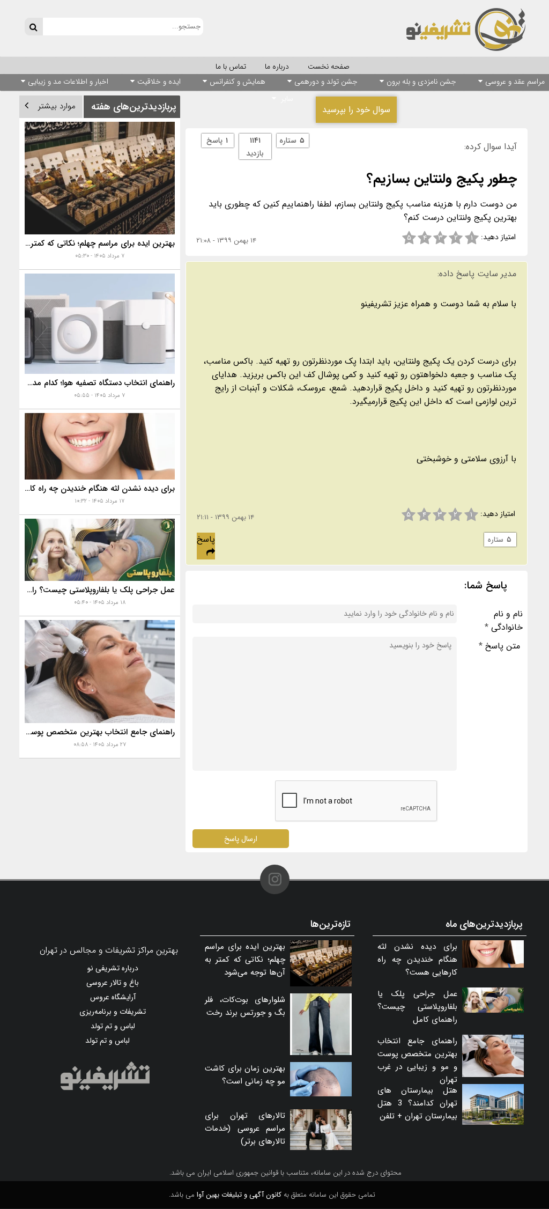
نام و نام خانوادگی (504, 620)
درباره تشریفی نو (112, 968)
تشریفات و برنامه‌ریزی (112, 1012)
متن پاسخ (499, 646)
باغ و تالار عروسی (112, 983)
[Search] (33, 26)
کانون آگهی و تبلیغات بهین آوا (239, 1194)
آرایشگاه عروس (113, 997)
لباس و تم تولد (113, 1026)
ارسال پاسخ (240, 838)
